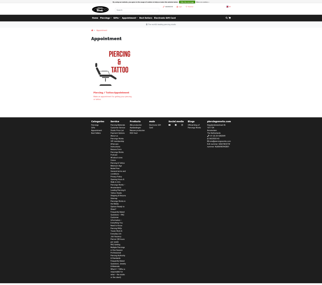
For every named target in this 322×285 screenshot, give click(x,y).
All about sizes (117, 158)
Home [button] (95, 18)
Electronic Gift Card (165, 18)
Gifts (116, 18)
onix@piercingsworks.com (220, 141)
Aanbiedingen (135, 128)
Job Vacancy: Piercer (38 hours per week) (118, 239)
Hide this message (187, 2)
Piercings (105, 18)
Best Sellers (145, 18)
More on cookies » (202, 2)
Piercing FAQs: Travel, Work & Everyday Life (116, 231)
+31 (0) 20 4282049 (217, 136)
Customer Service (118, 128)
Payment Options (118, 133)
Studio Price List (117, 130)
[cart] (230, 18)
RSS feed (133, 133)
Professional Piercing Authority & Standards (118, 255)
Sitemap (114, 198)
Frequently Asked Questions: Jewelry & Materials (118, 264)
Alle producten (136, 125)
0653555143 (169, 7)
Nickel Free (115, 168)
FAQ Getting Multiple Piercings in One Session (118, 247)
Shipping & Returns (118, 196)
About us (114, 136)
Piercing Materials (118, 125)
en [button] (229, 7)
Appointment (129, 18)
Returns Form (116, 149)
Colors (113, 160)
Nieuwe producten (137, 130)
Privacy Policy (116, 177)
